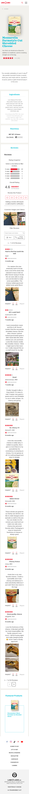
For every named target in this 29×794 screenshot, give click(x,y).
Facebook (7, 741)
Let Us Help (14, 749)
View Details (9, 137)
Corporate (14, 759)
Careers (14, 765)
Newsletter (14, 756)
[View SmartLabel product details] (19, 137)
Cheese (6, 9)
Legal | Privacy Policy (11, 783)
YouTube (22, 741)
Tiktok (14, 741)
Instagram (10, 741)
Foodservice (14, 762)
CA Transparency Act (14, 790)
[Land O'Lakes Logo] (5, 3)
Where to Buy (14, 746)
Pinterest (18, 741)
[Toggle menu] (26, 3)
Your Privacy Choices (14, 787)
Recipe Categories (14, 752)
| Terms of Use (19, 783)
